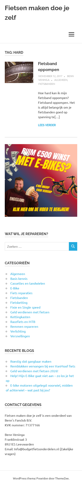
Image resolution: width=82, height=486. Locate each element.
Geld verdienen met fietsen (29, 312)
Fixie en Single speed (25, 307)
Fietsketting (18, 302)
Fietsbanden (46, 83)
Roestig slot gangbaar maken (30, 361)
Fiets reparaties (21, 293)
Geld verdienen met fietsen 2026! (34, 371)
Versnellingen (20, 336)
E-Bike (14, 288)
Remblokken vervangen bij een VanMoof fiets (42, 366)
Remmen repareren (24, 326)
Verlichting (18, 331)
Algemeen (60, 79)
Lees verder (47, 125)
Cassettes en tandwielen (27, 283)
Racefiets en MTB (22, 322)
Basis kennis (18, 278)
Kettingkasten (20, 317)
